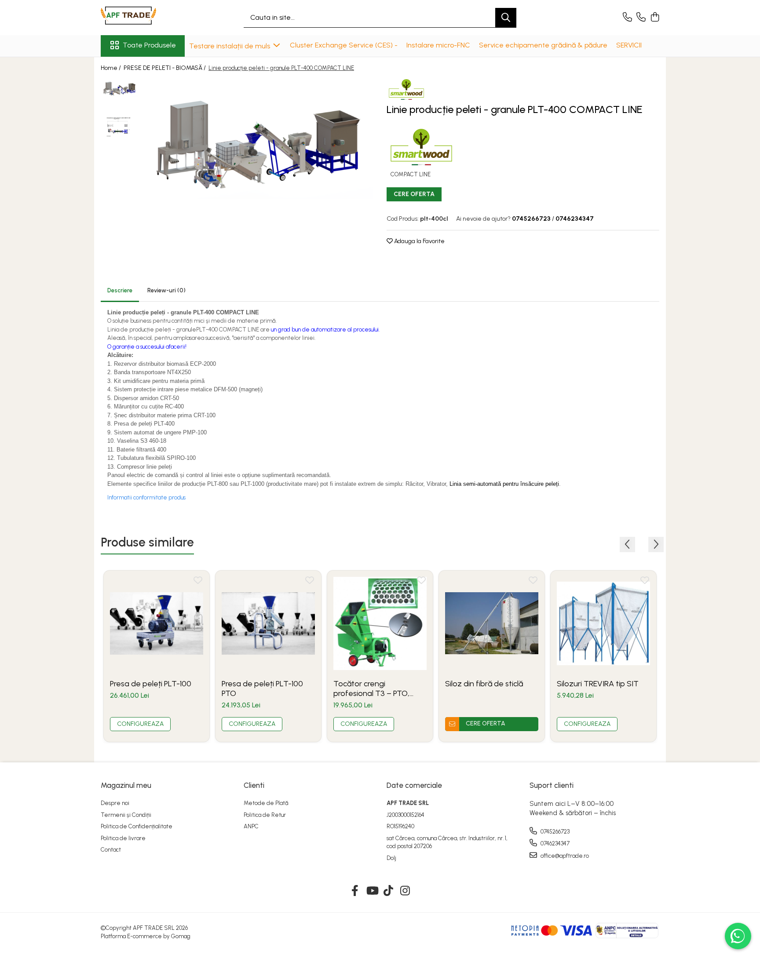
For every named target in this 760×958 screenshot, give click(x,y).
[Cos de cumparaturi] (654, 17)
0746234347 (554, 843)
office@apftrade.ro (564, 855)
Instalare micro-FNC (438, 45)
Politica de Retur (265, 815)
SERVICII (629, 45)
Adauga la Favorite (419, 241)
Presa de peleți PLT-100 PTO (262, 688)
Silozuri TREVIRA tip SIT (598, 683)
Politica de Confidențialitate (136, 826)
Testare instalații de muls (230, 46)
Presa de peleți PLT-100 (150, 683)
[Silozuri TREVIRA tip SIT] (603, 623)
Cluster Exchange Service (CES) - (344, 45)
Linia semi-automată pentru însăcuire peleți (504, 484)
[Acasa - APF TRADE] (145, 18)
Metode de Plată (266, 803)
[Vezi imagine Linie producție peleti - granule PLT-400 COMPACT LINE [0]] (119, 88)
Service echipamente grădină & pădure (543, 45)
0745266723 (554, 831)
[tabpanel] (257, 143)
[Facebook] (355, 891)
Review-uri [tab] (166, 290)
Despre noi (115, 803)
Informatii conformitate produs (146, 497)
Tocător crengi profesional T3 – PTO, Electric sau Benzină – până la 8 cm (371, 688)
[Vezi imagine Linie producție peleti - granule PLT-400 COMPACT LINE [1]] (119, 127)
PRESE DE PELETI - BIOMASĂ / (165, 68)
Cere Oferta (414, 194)
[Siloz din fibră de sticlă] (491, 623)
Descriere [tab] (119, 290)
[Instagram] (405, 891)
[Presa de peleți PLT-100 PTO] (268, 623)
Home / (111, 68)
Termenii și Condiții (126, 815)
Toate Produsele (149, 45)
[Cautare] (505, 18)
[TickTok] (388, 891)
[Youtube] (372, 891)
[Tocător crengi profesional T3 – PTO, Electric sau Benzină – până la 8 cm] (380, 623)
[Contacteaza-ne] (627, 17)
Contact (111, 849)
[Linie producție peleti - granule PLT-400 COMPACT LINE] (257, 143)
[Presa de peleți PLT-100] (156, 623)
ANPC (251, 826)
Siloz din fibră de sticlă (484, 683)
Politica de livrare (123, 838)
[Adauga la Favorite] (198, 582)
